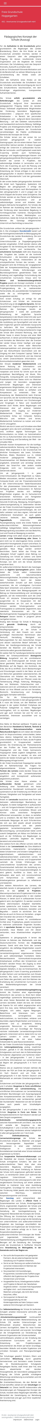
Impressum (17, 1420)
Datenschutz (28, 1420)
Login (37, 1420)
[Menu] (5, 3)
